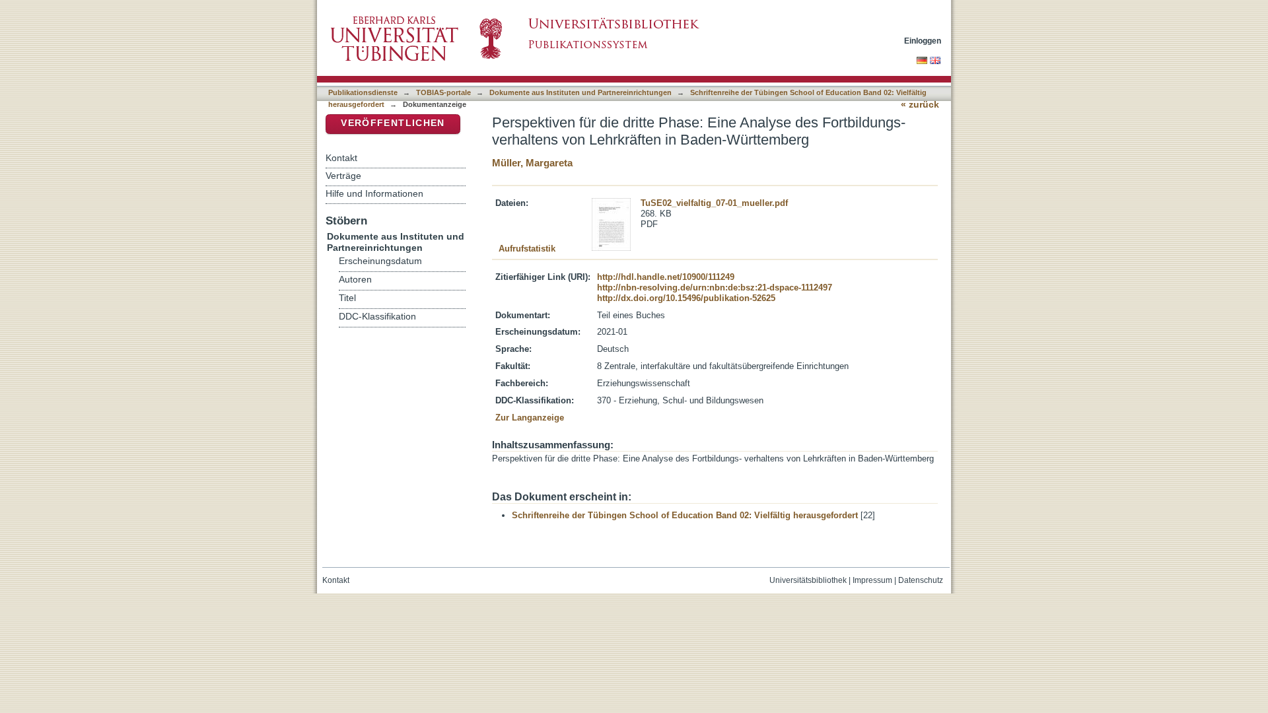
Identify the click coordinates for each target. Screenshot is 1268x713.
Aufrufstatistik (527, 249)
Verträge (343, 175)
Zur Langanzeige (529, 418)
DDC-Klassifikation (377, 317)
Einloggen (922, 40)
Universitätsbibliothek (808, 580)
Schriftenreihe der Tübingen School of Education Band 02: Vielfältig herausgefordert (685, 515)
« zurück (920, 105)
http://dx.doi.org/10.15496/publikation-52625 (686, 298)
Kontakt (341, 158)
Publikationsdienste (363, 92)
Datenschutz (920, 580)
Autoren (355, 280)
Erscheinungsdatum (380, 261)
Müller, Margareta (532, 162)
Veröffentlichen (392, 123)
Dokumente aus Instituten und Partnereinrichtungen (580, 92)
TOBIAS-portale (443, 92)
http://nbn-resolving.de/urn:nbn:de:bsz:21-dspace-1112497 (714, 287)
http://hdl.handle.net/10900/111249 (665, 277)
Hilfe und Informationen (374, 193)
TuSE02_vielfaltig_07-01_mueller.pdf (714, 203)
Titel (347, 298)
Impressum (872, 580)
